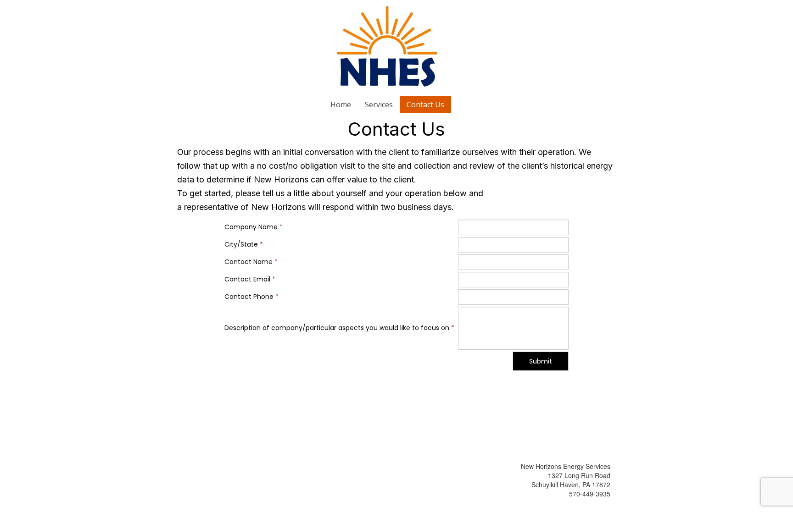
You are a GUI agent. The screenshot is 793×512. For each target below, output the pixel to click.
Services (379, 104)
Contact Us (425, 104)
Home (340, 104)
